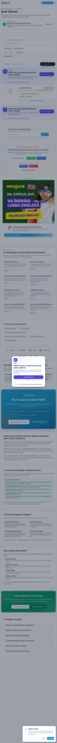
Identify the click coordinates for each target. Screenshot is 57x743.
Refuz (43, 738)
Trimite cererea (29, 377)
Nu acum (28, 380)
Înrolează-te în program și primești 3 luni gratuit (31, 384)
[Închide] (43, 358)
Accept (50, 738)
